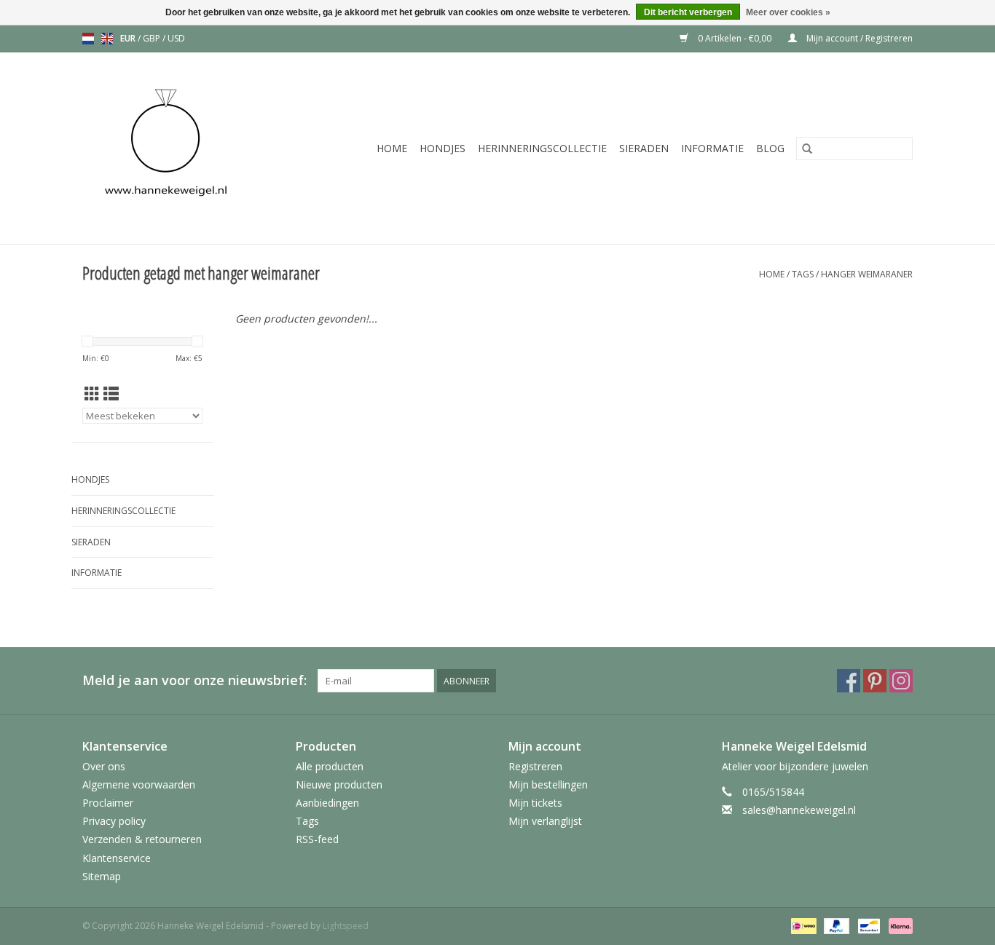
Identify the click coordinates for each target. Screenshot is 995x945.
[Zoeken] (807, 148)
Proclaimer (107, 803)
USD (176, 38)
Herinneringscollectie (542, 148)
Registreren (535, 766)
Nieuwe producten (339, 784)
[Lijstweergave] (111, 394)
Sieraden (644, 148)
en (107, 38)
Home (392, 148)
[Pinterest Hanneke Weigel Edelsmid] (874, 680)
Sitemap (101, 876)
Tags (803, 274)
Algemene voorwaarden (138, 784)
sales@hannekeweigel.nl (799, 810)
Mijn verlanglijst (545, 821)
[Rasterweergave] (92, 394)
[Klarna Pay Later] (898, 925)
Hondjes (442, 148)
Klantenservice (116, 858)
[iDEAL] (802, 925)
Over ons (103, 766)
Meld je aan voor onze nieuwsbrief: (194, 680)
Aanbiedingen (327, 803)
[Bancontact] (868, 925)
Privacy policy (114, 821)
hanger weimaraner (867, 274)
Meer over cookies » (788, 12)
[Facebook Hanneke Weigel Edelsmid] (848, 680)
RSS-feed (317, 839)
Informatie (712, 148)
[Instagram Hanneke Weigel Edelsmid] (901, 680)
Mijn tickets (535, 803)
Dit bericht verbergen (688, 12)
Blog (770, 148)
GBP (152, 38)
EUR (129, 38)
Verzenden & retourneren (142, 839)
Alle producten (329, 766)
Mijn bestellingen (548, 784)
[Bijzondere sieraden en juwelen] (185, 148)
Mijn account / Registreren (858, 38)
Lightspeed (346, 926)
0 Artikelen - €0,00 (735, 38)
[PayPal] (835, 925)
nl (88, 38)
